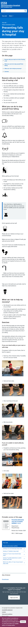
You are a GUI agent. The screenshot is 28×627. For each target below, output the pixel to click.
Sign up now (14, 597)
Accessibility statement (7, 610)
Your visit (4, 22)
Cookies (4, 612)
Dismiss (23, 621)
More (11, 16)
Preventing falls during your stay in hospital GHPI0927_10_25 (18, 521)
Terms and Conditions (7, 614)
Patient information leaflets (8, 24)
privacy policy (11, 625)
